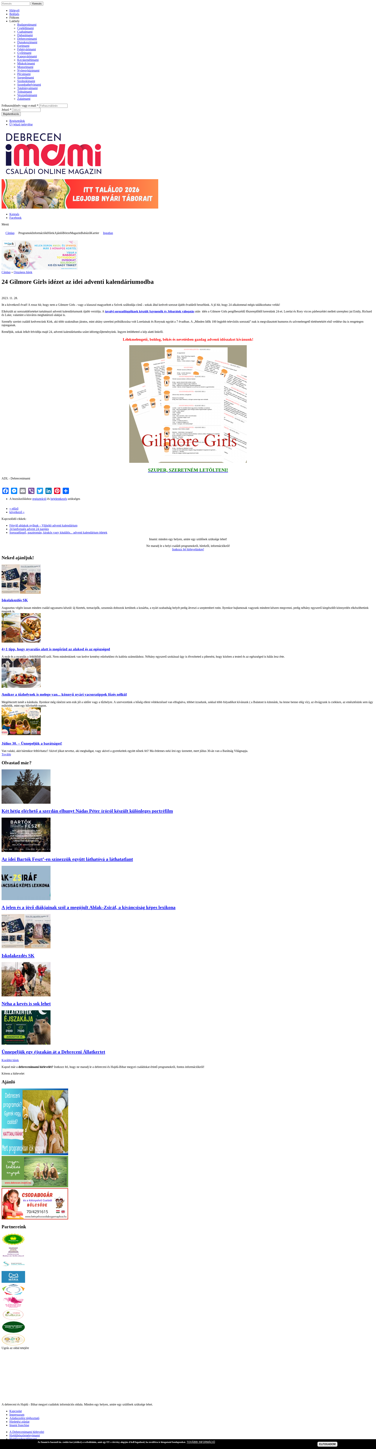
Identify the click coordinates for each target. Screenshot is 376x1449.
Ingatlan (108, 233)
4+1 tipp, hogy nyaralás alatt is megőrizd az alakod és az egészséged (56, 649)
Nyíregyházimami (28, 70)
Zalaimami (23, 98)
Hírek (50, 233)
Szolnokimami (26, 81)
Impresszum (16, 1414)
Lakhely (14, 21)
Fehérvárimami (26, 49)
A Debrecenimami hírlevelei (26, 1432)
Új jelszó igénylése (21, 124)
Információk (39, 233)
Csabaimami (25, 31)
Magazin (75, 233)
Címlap (9, 233)
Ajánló (58, 233)
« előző (13, 508)
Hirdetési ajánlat (19, 1421)
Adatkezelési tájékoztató (24, 1418)
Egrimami (23, 45)
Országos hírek (23, 272)
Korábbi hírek (10, 1060)
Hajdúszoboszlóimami (23, 1439)
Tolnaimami (24, 91)
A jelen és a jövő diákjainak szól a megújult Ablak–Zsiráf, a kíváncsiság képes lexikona (88, 907)
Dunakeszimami (27, 42)
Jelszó (6, 109)
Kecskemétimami (28, 60)
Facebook (15, 217)
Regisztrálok (17, 121)
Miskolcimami (26, 63)
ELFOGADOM (327, 1444)
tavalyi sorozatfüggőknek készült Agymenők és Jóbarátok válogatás (149, 311)
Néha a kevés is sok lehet (26, 1003)
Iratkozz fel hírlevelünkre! (188, 549)
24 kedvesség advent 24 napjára (29, 529)
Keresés (14, 214)
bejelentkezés (59, 498)
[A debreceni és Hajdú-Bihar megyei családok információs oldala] (54, 177)
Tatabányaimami (27, 88)
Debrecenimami (27, 38)
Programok (25, 233)
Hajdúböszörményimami (24, 1435)
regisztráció (39, 498)
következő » (16, 512)
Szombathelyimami (29, 84)
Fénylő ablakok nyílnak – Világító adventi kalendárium (43, 525)
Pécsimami (24, 74)
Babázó (85, 233)
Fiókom (14, 17)
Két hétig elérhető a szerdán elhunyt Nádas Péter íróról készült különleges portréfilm (87, 810)
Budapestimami (26, 24)
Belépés (14, 14)
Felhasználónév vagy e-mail (20, 105)
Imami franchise (19, 1425)
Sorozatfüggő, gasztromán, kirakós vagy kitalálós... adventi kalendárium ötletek (58, 532)
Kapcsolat (15, 1411)
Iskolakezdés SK (15, 600)
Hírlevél (14, 10)
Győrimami (24, 52)
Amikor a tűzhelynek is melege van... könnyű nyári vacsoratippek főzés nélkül (64, 694)
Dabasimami (25, 35)
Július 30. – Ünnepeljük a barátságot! (32, 743)
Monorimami (25, 67)
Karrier (94, 233)
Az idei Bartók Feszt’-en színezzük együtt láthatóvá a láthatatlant (67, 859)
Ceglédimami (25, 28)
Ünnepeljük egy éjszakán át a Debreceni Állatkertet (53, 1051)
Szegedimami (25, 77)
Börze (66, 233)
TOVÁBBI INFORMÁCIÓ (201, 1442)
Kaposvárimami (27, 56)
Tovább (6, 754)
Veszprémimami (27, 95)
